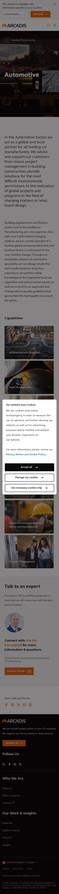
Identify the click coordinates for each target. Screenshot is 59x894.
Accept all (26, 467)
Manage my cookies (26, 477)
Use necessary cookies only (26, 488)
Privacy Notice (15, 454)
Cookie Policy (37, 454)
